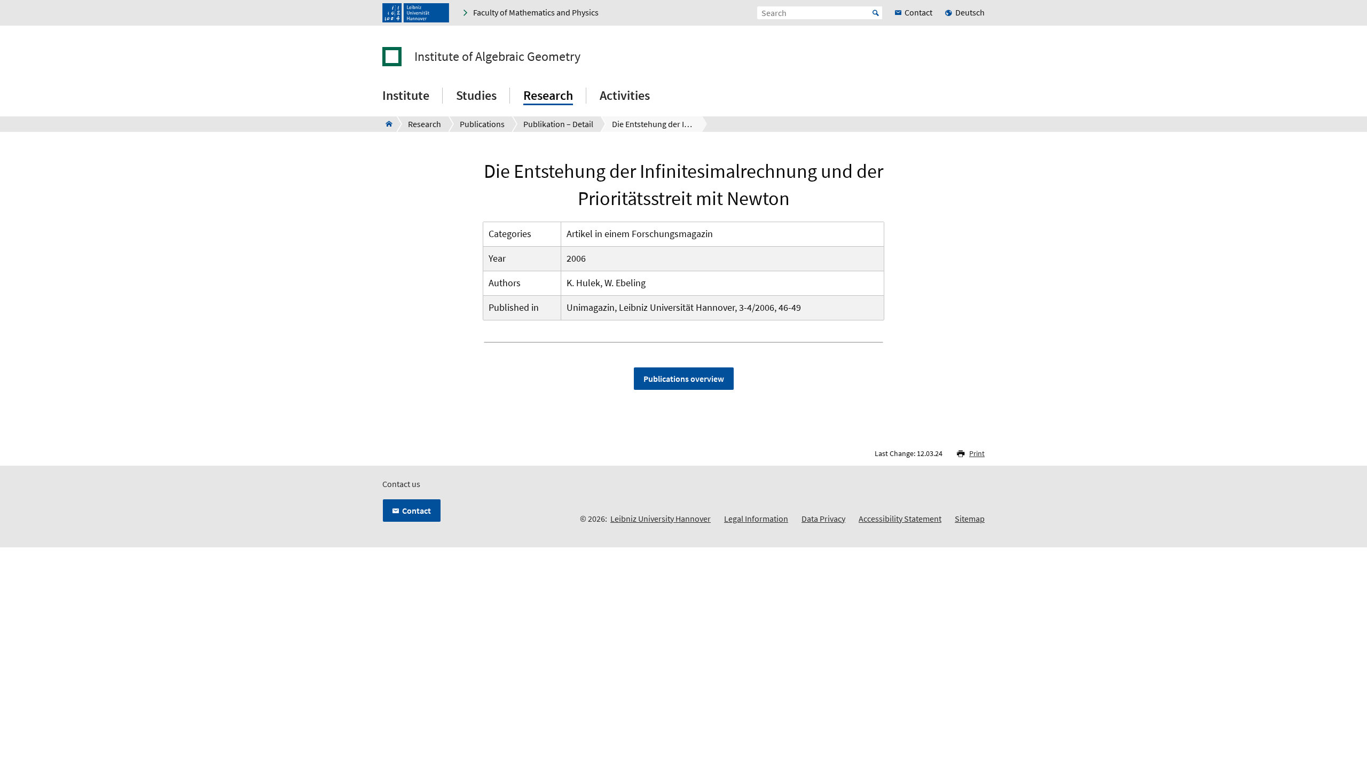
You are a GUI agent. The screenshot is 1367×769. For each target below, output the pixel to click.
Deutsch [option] (970, 12)
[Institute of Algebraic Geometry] (386, 123)
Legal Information (756, 518)
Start (875, 12)
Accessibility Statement (900, 518)
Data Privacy (823, 518)
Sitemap (970, 518)
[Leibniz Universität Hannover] (415, 12)
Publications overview (683, 378)
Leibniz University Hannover (660, 518)
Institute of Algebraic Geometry (497, 56)
